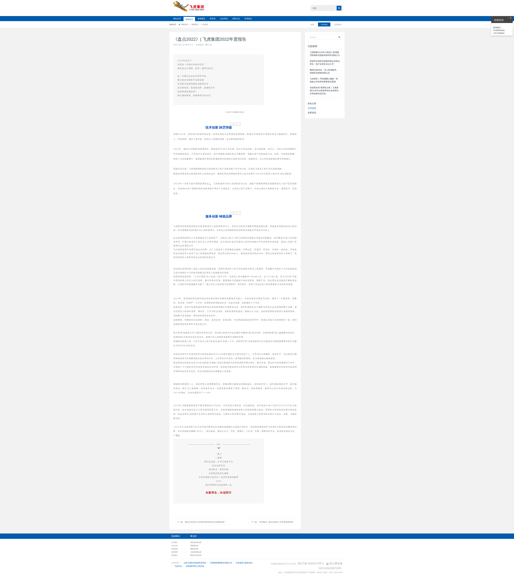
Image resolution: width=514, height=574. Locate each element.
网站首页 (177, 18)
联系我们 (248, 18)
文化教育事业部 (195, 552)
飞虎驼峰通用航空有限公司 (221, 562)
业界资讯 (337, 24)
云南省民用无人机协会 (195, 566)
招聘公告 (236, 18)
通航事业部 (194, 549)
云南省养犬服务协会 (244, 562)
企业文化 (174, 545)
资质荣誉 (174, 552)
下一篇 (272, 522)
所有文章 (312, 103)
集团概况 (201, 18)
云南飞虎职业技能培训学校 (195, 562)
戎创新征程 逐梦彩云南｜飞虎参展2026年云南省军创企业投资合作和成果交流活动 (324, 90)
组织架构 (174, 549)
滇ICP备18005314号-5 (310, 563)
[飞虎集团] (191, 8)
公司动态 (205, 24)
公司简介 (174, 542)
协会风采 (224, 18)
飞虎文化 (178, 566)
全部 (312, 24)
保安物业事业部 (195, 542)
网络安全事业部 (195, 555)
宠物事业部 (194, 545)
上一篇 (201, 522)
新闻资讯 (189, 18)
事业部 (213, 18)
